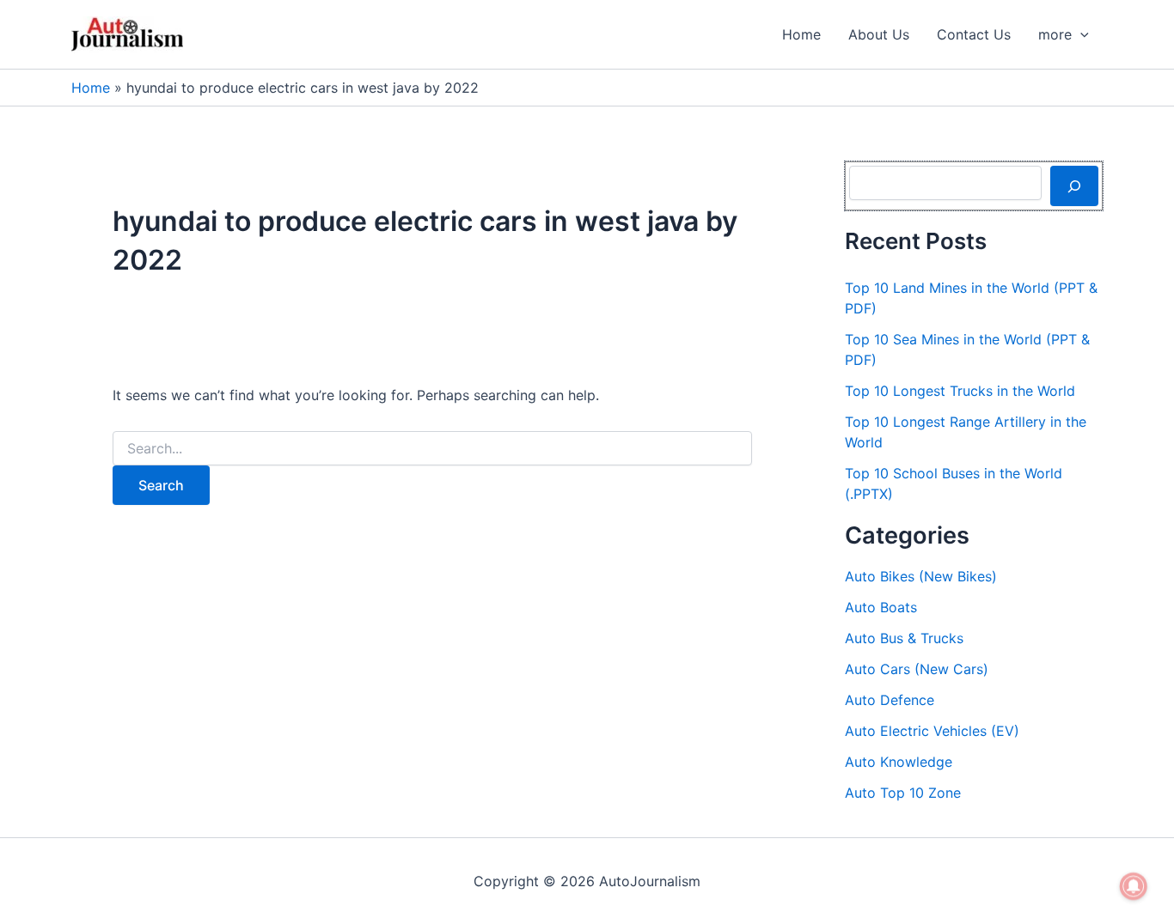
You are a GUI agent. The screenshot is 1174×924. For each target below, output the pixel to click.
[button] (1080, 34)
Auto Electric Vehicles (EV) (932, 730)
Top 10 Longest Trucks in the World (960, 390)
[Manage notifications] (1133, 886)
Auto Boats (881, 607)
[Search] (1074, 185)
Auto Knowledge (898, 761)
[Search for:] (432, 448)
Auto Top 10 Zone (903, 792)
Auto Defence (889, 699)
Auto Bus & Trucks (904, 638)
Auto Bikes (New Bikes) (921, 576)
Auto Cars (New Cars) (916, 669)
